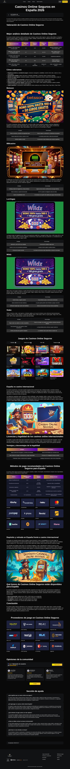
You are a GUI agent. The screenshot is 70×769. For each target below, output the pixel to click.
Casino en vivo (27, 342)
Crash (41, 342)
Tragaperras (55, 342)
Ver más (35, 683)
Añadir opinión (57, 664)
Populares (13, 342)
